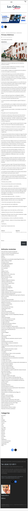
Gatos (2, 426)
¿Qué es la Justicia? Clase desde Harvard (10, 253)
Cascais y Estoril (4, 284)
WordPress (21, 504)
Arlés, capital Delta (5, 265)
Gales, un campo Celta (6, 335)
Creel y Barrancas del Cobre (7, 307)
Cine (2, 418)
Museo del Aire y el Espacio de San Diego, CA (10, 392)
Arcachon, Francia (5, 262)
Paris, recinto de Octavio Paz (7, 404)
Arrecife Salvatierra (5, 266)
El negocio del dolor (5, 321)
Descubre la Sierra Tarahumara (7, 313)
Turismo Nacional (5, 442)
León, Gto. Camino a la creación (8, 368)
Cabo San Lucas (4, 278)
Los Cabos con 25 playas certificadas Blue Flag (11, 377)
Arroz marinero (4, 268)
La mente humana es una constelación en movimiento (12, 357)
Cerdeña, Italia (4, 289)
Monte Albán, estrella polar (7, 390)
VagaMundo (19, 32)
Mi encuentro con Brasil (6, 389)
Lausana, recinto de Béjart (6, 365)
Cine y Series (4, 298)
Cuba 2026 (3, 310)
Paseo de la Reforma (5, 405)
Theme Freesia (16, 504)
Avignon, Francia (4, 271)
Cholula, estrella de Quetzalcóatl (8, 293)
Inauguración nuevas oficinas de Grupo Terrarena (11, 345)
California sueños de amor (6, 281)
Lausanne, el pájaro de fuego (7, 366)
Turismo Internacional (11, 32)
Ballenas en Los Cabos (6, 275)
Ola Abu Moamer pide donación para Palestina (11, 401)
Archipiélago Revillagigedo (7, 263)
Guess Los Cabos (4, 344)
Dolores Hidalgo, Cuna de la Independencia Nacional (12, 314)
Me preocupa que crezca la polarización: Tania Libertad (13, 387)
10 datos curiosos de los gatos (7, 254)
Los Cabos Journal (5, 504)
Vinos (2, 445)
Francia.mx (3, 330)
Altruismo (3, 415)
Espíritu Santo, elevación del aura (8, 329)
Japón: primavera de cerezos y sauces (9, 348)
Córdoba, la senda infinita (6, 304)
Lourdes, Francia (4, 381)
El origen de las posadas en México (8, 323)
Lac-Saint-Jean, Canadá (6, 360)
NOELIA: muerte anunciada (7, 395)
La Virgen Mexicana (5, 359)
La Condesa (3, 351)
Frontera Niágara (5, 332)
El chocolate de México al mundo (8, 318)
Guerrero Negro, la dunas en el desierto (9, 342)
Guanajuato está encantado (7, 341)
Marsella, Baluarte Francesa (7, 386)
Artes (2, 269)
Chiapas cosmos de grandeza (7, 290)
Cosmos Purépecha (5, 305)
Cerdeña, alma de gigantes (7, 287)
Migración (3, 429)
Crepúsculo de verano (5, 308)
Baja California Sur (5, 272)
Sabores (3, 435)
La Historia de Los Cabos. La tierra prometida (11, 353)
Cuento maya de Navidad (6, 311)
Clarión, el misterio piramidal (7, 299)
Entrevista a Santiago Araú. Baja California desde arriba (13, 327)
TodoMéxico (3, 439)
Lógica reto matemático (6, 372)
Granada (3, 339)
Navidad (3, 430)
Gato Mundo (4, 336)
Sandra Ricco (4, 41)
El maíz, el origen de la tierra (7, 320)
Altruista (3, 257)
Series (2, 437)
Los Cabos (3, 427)
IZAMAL (3, 347)
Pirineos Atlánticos (9, 37)
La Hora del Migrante (5, 354)
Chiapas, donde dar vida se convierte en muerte (11, 292)
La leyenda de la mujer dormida (7, 356)
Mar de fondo (4, 383)
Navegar (3, 393)
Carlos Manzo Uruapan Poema (7, 283)
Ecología (3, 420)
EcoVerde (3, 315)
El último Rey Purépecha (6, 324)
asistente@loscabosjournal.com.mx (12, 477)
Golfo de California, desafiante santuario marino (11, 338)
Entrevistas (3, 421)
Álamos (2, 256)
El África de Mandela (5, 317)
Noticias (3, 432)
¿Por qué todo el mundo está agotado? (9, 251)
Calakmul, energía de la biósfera (8, 280)
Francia (3, 37)
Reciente (3, 32)
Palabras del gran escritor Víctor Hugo (9, 402)
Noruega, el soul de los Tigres (7, 396)
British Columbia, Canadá (6, 277)
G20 (2, 333)
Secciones (3, 436)
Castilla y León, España (6, 286)
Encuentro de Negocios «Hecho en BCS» (9, 326)
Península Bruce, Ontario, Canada (8, 407)
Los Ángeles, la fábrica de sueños (8, 375)
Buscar (2, 240)
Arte (2, 417)
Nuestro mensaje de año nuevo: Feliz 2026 (10, 399)
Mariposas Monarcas (5, 384)
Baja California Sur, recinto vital (8, 274)
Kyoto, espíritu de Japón (6, 350)
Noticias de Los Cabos (6, 398)
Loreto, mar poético (5, 374)
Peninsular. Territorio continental (8, 408)
